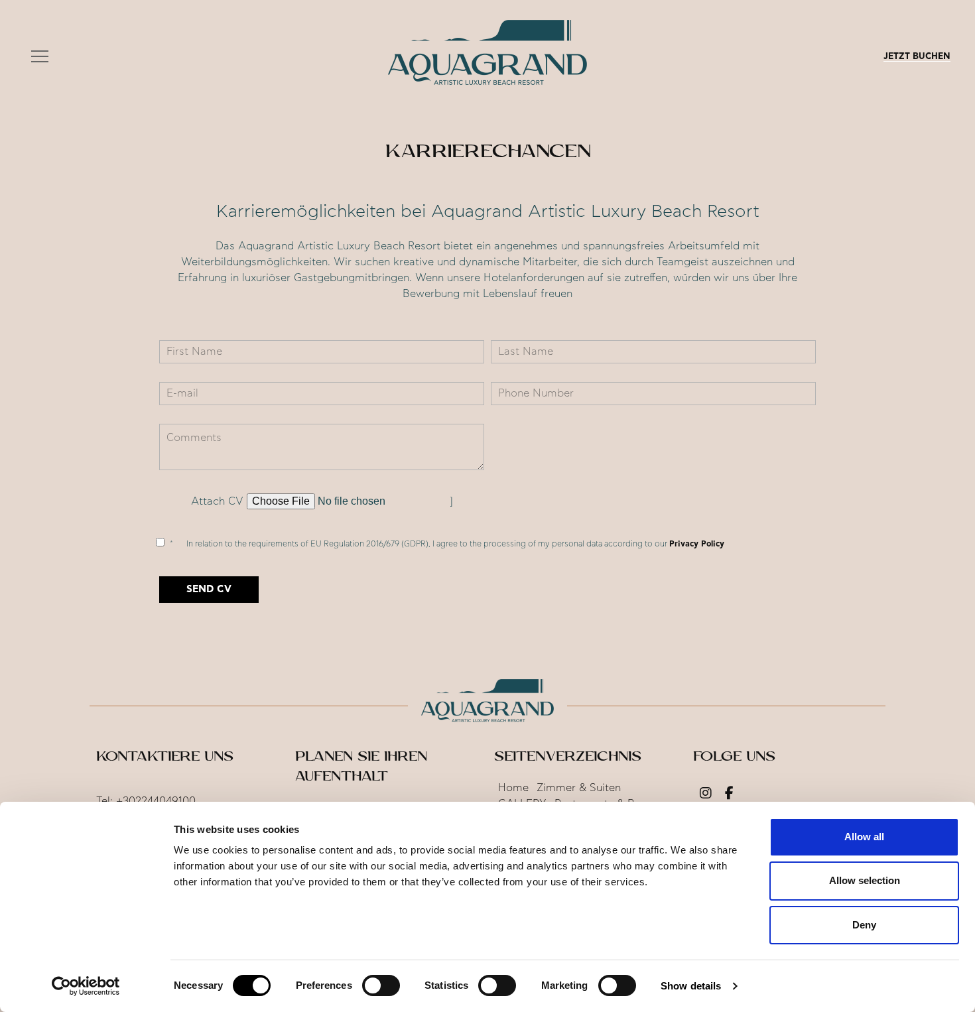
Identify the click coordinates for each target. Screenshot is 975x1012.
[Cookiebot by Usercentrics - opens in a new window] (86, 986)
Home (513, 788)
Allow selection (864, 880)
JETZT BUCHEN (916, 56)
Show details (691, 985)
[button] (39, 57)
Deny (864, 924)
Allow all (864, 836)
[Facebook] (729, 794)
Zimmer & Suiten (579, 788)
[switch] (381, 985)
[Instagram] (706, 794)
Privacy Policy (696, 544)
